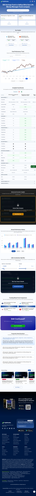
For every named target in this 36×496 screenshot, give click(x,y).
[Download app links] (21, 406)
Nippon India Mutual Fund (15, 477)
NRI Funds (3, 443)
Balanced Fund (26, 480)
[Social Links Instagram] (11, 428)
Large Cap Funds (10, 480)
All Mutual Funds (4, 440)
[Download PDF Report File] (19, 92)
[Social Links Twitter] (7, 428)
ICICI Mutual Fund (12, 471)
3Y (23, 78)
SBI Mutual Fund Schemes (6, 477)
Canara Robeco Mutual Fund (25, 473)
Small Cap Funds (5, 481)
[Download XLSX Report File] (22, 92)
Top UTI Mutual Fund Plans (6, 476)
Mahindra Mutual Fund (5, 472)
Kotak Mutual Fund (21, 476)
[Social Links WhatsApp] (14, 428)
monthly (13, 251)
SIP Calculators (15, 448)
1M (5, 78)
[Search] (30, 1)
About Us (25, 435)
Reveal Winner (11, 45)
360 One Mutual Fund (26, 471)
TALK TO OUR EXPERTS (18, 325)
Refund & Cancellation (28, 451)
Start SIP (14, 435)
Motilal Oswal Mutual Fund (14, 472)
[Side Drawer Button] (34, 1)
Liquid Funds (21, 480)
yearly (23, 251)
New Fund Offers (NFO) (17, 440)
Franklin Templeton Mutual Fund (19, 475)
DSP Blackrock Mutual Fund (17, 474)
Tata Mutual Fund (14, 476)
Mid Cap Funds (10, 481)
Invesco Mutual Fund (5, 474)
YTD (16, 78)
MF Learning (4, 454)
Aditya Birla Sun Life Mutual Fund (14, 473)
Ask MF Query (26, 440)
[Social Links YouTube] (9, 428)
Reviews (14, 454)
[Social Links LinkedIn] (4, 428)
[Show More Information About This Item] (7, 97)
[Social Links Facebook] (2, 428)
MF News (3, 453)
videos (33, 370)
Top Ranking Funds (5, 437)
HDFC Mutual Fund (5, 473)
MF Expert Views (5, 451)
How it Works (15, 453)
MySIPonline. (17, 484)
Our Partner (26, 437)
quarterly (18, 251)
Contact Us (26, 442)
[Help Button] (34, 492)
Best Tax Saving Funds (5, 442)
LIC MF (11, 474)
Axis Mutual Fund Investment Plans (7, 475)
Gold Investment (16, 442)
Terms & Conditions (27, 448)
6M (12, 78)
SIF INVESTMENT (16, 437)
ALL (30, 78)
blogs (29, 370)
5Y (26, 78)
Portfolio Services (16, 443)
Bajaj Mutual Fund (19, 471)
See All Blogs (17, 387)
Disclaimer (26, 453)
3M (9, 78)
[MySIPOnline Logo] (5, 1)
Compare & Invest (16, 451)
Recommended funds (5, 435)
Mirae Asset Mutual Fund (24, 472)
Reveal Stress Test (18, 214)
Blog (3, 448)
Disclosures (26, 454)
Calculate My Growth (18, 286)
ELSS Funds (16, 480)
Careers (25, 443)
